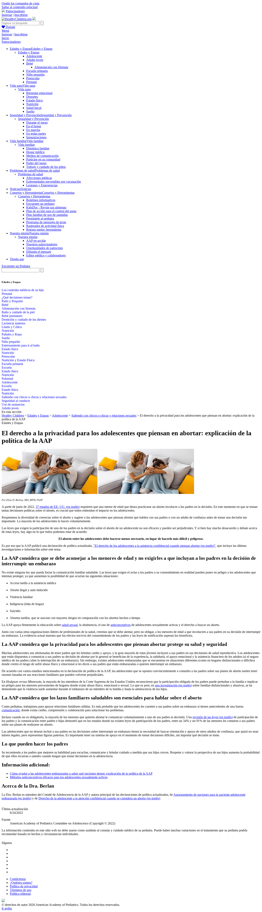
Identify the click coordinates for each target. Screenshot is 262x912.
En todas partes (36, 133)
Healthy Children (13, 415)
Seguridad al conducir (16, 400)
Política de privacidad (24, 886)
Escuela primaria (37, 71)
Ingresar (7, 15)
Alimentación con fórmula (51, 67)
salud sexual (70, 625)
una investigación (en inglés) (173, 685)
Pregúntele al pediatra (40, 218)
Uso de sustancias (13, 404)
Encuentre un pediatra (40, 203)
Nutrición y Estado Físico (18, 360)
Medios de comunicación (42, 155)
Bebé (29, 63)
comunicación (11, 710)
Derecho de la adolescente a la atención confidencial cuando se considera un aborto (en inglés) (99, 798)
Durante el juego (37, 122)
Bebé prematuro (12, 316)
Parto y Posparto (12, 301)
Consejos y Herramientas (34, 196)
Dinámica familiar (37, 148)
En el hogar (33, 126)
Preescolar (33, 78)
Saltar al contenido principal (20, 7)
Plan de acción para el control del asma (51, 211)
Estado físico (34, 100)
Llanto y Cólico (12, 327)
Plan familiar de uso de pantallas (47, 215)
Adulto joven (34, 60)
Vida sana (24, 89)
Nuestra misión (27, 237)
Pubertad (7, 378)
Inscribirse (21, 15)
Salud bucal (33, 107)
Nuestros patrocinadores (41, 244)
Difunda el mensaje (38, 251)
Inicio (5, 38)
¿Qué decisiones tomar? (17, 297)
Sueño (30, 111)
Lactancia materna (13, 323)
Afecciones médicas (39, 178)
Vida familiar (26, 144)
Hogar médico (35, 152)
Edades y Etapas (28, 52)
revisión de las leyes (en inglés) (213, 717)
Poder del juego (36, 163)
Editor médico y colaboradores (46, 255)
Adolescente (34, 56)
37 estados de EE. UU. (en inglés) (58, 506)
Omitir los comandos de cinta (20, 3)
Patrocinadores (15, 11)
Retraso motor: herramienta (43, 229)
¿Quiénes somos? (21, 882)
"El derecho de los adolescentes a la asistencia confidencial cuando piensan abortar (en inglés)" (154, 545)
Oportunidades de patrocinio (44, 248)
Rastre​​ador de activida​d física (45, 226)
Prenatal (31, 82)
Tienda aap (17, 259)
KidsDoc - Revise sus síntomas (46, 207)
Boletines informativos (40, 200)
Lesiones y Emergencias (42, 185)
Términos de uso (20, 890)
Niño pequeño (35, 74)
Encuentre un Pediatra (16, 266)
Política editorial (20, 893)
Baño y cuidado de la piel (18, 312)
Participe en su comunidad (43, 159)
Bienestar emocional (39, 93)
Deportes (32, 96)
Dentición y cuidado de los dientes (24, 319)
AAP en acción (36, 240)
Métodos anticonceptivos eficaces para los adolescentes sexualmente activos (58, 777)
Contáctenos (18, 879)
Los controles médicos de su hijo (23, 290)
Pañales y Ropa (12, 334)
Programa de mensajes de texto (46, 222)
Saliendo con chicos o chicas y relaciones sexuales (34, 397)
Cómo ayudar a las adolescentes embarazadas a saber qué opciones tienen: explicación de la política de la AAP (81, 773)
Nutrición (32, 104)
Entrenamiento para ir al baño (21, 345)
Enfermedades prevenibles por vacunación (53, 181)
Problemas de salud (30, 174)
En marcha (33, 130)
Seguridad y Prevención (33, 119)
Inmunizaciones (36, 137)
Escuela (7, 367)
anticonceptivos (121, 625)
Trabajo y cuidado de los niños (46, 167)
